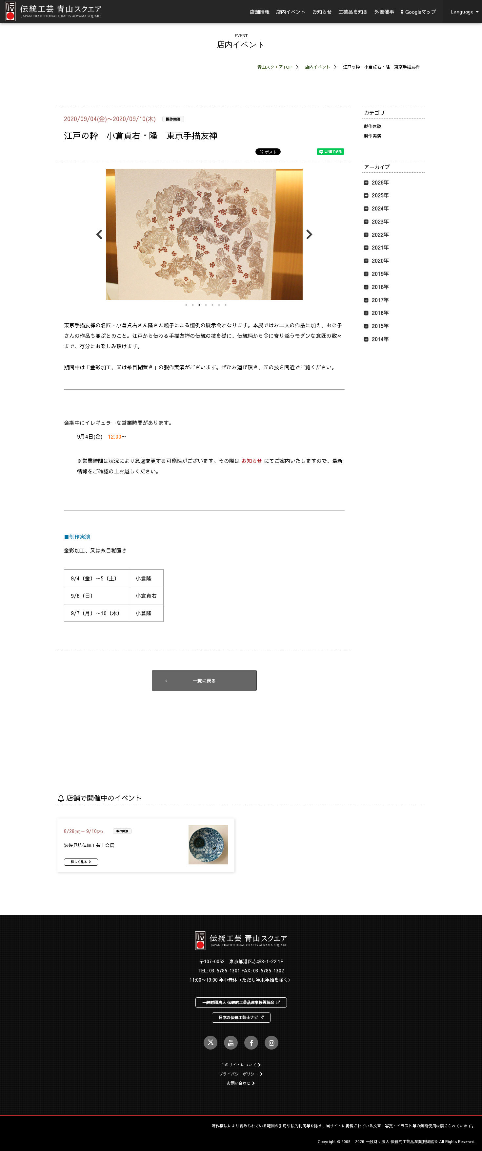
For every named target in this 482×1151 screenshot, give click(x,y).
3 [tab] (199, 305)
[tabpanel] (204, 234)
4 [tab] (206, 305)
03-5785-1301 (224, 970)
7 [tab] (225, 305)
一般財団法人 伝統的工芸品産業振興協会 (238, 1002)
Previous (101, 234)
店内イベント (291, 11)
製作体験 (372, 126)
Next (307, 234)
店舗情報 (260, 11)
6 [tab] (219, 305)
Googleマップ (420, 11)
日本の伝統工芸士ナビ (238, 1017)
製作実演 (173, 119)
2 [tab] (193, 305)
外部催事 (384, 11)
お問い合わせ (239, 1083)
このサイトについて (238, 1064)
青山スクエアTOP (274, 67)
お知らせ (322, 11)
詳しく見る (79, 861)
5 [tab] (212, 305)
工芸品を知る (353, 11)
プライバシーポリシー (238, 1073)
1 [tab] (186, 305)
